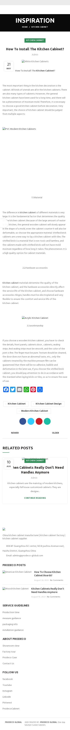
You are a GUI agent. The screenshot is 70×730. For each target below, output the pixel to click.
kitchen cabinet (28, 213)
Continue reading (35, 498)
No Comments (56, 580)
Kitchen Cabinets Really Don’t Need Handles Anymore (35, 469)
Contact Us (8, 664)
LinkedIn (7, 697)
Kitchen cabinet (39, 27)
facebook (8, 679)
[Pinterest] (37, 2)
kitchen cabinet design (49, 404)
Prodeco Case (10, 658)
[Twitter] (33, 2)
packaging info (10, 624)
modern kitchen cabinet (34, 411)
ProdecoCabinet (11, 709)
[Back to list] (35, 433)
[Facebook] (29, 2)
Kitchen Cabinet (45, 71)
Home (25, 27)
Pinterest (7, 703)
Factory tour (9, 652)
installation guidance (13, 630)
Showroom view (11, 646)
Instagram (7, 691)
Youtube (7, 685)
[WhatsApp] (41, 2)
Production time (11, 612)
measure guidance (12, 618)
